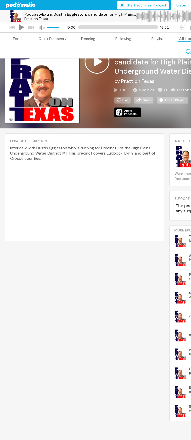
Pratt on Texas (36, 18)
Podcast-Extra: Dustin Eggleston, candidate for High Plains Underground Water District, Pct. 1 (80, 14)
